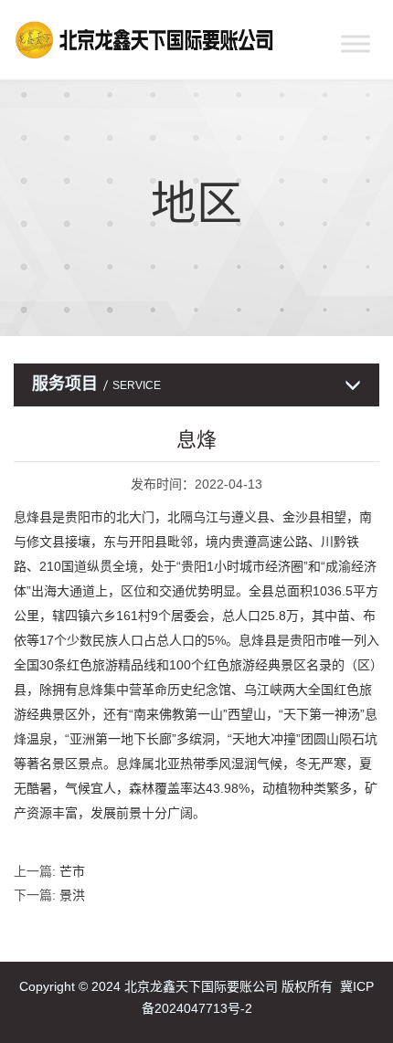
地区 (196, 203)
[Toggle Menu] (355, 43)
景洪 (72, 895)
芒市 (72, 871)
